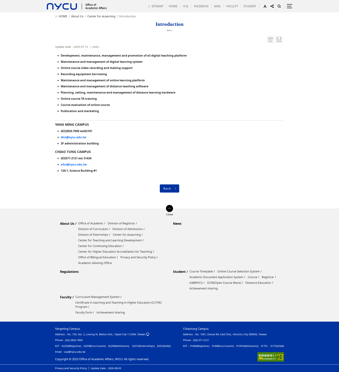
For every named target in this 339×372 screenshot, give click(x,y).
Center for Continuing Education (100, 246)
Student (179, 271)
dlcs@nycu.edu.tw (73, 137)
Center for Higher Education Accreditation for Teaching (115, 252)
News (177, 223)
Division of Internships (93, 235)
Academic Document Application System (216, 277)
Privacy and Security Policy (138, 257)
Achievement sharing (203, 288)
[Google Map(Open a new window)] (147, 334)
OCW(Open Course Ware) (224, 283)
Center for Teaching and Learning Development (110, 240)
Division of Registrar (121, 223)
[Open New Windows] (270, 39)
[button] (266, 6)
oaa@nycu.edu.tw (74, 351)
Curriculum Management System (97, 297)
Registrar (268, 277)
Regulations (69, 271)
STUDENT (249, 6)
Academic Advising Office (95, 263)
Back (167, 188)
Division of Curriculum (93, 229)
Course (252, 277)
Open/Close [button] (169, 208)
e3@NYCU (196, 283)
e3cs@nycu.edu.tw (74, 164)
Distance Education (258, 283)
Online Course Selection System (238, 271)
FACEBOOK (201, 6)
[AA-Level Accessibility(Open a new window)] (270, 357)
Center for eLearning (101, 16)
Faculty (66, 297)
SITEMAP (157, 6)
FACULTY (232, 6)
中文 (186, 6)
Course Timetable (201, 271)
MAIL (217, 6)
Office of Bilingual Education (97, 257)
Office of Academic (90, 223)
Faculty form (83, 312)
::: (149, 6)
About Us (77, 16)
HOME (173, 6)
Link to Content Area (13, 2)
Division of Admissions (127, 229)
